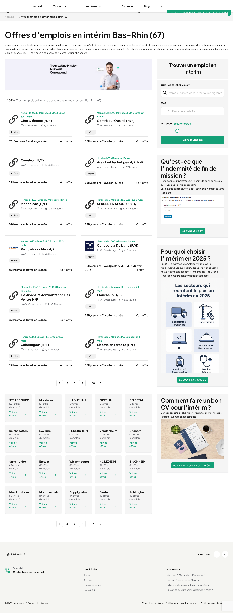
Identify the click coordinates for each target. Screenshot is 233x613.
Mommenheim (49, 492)
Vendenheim (108, 431)
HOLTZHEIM (108, 461)
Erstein (44, 461)
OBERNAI (106, 400)
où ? (163, 103)
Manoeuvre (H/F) (34, 204)
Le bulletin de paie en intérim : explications (187, 584)
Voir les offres (13, 413)
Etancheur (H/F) (109, 295)
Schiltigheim (138, 492)
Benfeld (105, 492)
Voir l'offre (66, 141)
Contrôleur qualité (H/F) (116, 121)
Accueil (37, 6)
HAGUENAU (77, 400)
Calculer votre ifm (192, 230)
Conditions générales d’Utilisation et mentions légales (169, 603)
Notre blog (89, 589)
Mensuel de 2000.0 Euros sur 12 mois (116, 241)
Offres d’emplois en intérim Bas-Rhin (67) (43, 16)
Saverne (45, 431)
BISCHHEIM (137, 461)
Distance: (167, 123)
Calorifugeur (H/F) (35, 345)
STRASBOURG (19, 400)
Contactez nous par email (28, 572)
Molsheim (46, 400)
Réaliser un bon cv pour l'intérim (192, 465)
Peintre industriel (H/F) (38, 249)
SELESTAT (136, 400)
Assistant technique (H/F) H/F (120, 162)
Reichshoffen (18, 431)
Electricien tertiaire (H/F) (116, 345)
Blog (147, 6)
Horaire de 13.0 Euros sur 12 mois (113, 158)
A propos (88, 580)
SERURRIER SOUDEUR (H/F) (118, 204)
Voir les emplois (193, 139)
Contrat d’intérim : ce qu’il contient (184, 580)
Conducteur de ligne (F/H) (117, 245)
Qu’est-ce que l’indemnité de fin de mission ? (189, 589)
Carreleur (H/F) (32, 160)
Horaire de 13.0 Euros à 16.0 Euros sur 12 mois (120, 199)
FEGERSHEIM (78, 431)
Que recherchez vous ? (175, 84)
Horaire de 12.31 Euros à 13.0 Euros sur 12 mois (44, 199)
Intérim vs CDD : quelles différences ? (185, 575)
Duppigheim (78, 492)
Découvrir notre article (192, 379)
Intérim (14, 132)
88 (93, 383)
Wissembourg (79, 461)
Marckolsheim (19, 492)
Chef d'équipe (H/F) (36, 121)
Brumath (135, 431)
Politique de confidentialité (214, 603)
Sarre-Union (18, 461)
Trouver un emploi (93, 584)
